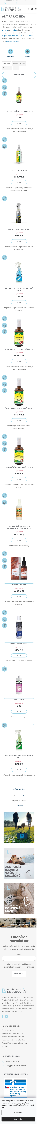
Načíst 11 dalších (19, 789)
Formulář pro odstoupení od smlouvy (15, 1043)
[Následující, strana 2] (19, 795)
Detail (19, 123)
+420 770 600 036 (10, 1)
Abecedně (15, 67)
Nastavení (18, 1112)
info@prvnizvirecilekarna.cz (23, 1)
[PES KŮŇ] (19, 154)
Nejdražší (22, 63)
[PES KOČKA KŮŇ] (19, 95)
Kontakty (5, 1046)
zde (3, 1107)
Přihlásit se (19, 974)
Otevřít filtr (19, 75)
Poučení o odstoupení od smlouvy (14, 1040)
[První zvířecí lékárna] (14, 990)
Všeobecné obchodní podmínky (13, 1033)
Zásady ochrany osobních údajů (13, 1037)
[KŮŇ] (19, 213)
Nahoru (20, 806)
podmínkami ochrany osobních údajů (19, 967)
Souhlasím (18, 1119)
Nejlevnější (15, 63)
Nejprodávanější (7, 67)
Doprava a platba (8, 1030)
